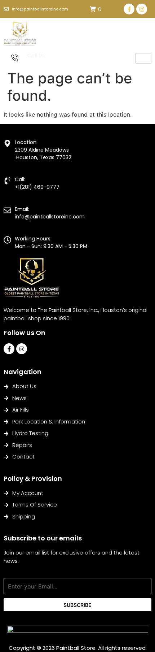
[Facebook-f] (129, 9)
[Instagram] (141, 9)
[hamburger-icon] (143, 58)
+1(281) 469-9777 (46, 63)
